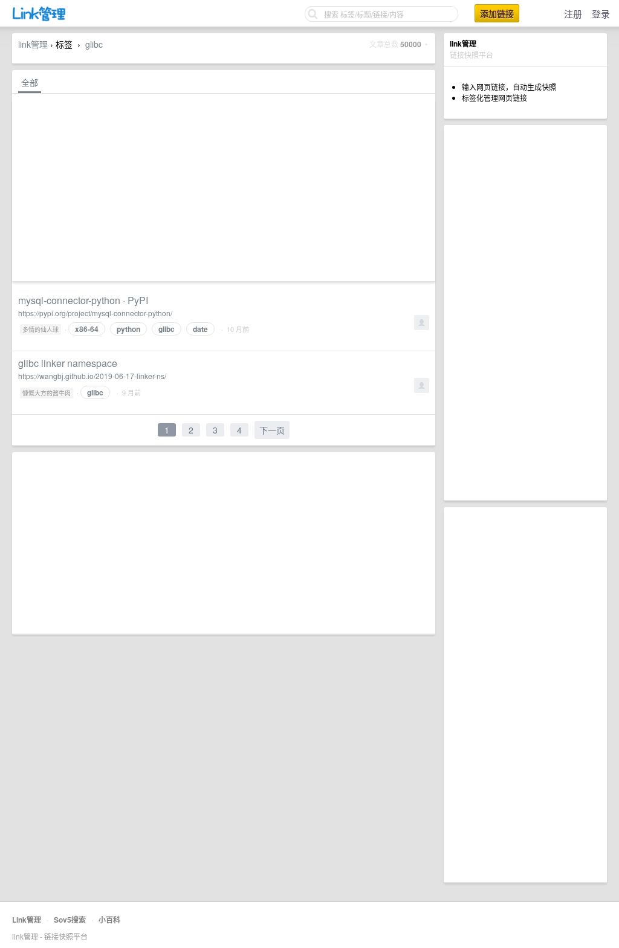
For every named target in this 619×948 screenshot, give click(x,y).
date (200, 328)
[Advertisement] (525, 312)
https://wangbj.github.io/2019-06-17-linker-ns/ (92, 376)
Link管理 (26, 919)
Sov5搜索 (70, 919)
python (128, 328)
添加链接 (497, 13)
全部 (29, 82)
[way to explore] (39, 18)
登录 (601, 13)
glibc (94, 44)
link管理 (33, 44)
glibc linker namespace (67, 363)
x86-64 (87, 328)
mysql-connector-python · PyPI (83, 300)
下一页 (272, 430)
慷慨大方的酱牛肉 (46, 393)
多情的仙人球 (40, 329)
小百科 (109, 919)
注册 (573, 13)
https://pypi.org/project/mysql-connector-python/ (95, 313)
